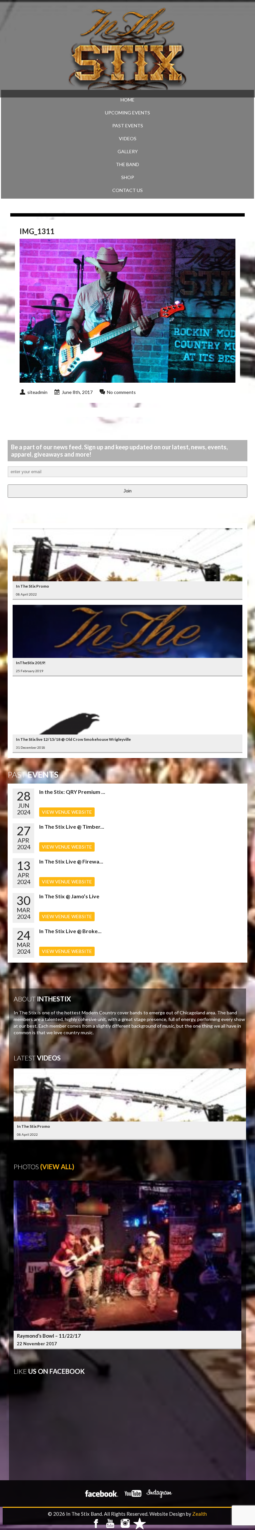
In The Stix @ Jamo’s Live (69, 896)
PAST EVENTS (127, 125)
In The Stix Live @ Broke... (70, 931)
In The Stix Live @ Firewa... (71, 861)
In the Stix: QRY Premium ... (72, 792)
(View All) (57, 1167)
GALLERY (128, 151)
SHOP (127, 177)
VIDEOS (127, 138)
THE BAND (127, 164)
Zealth (199, 1514)
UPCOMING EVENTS (127, 112)
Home (127, 99)
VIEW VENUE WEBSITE (67, 812)
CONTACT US (127, 190)
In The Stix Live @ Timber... (71, 826)
